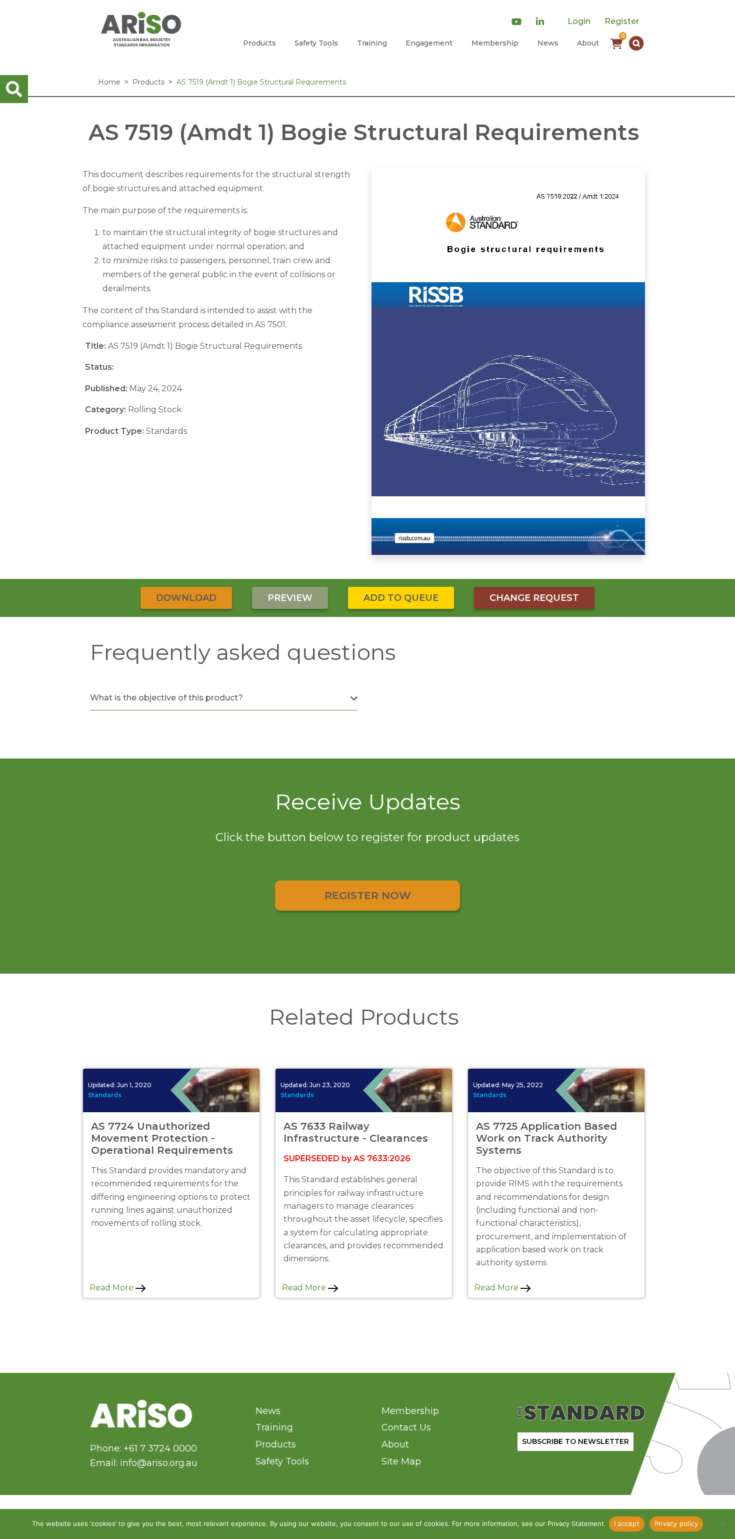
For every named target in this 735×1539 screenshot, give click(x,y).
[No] (723, 1524)
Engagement (429, 43)
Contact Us (406, 1427)
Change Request (534, 597)
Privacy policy (676, 1523)
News (548, 43)
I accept (627, 1523)
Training (372, 43)
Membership (495, 43)
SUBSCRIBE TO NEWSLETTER (575, 1441)
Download (186, 597)
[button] (636, 43)
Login (579, 21)
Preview (290, 597)
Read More (113, 1287)
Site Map (401, 1461)
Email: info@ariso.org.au (144, 1462)
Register (621, 21)
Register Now (367, 895)
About (588, 43)
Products (259, 43)
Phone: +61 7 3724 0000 (143, 1448)
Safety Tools (316, 43)
